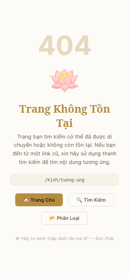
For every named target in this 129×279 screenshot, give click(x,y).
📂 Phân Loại (64, 218)
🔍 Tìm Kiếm (91, 200)
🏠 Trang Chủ (39, 200)
